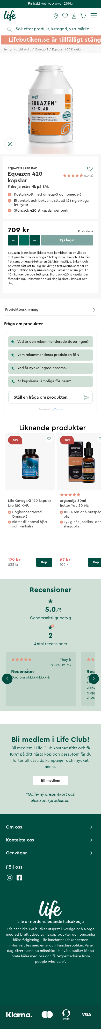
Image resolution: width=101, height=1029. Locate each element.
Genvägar (16, 853)
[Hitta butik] (56, 16)
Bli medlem (50, 780)
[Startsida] (10, 15)
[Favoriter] (65, 16)
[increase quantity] (35, 240)
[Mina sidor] (74, 16)
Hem (6, 49)
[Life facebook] (19, 880)
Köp (44, 562)
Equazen (15, 168)
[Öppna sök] (53, 29)
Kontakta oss (20, 840)
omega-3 (41, 49)
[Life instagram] (9, 880)
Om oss (14, 827)
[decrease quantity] (13, 240)
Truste (58, 409)
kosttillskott (22, 49)
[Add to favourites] (89, 169)
